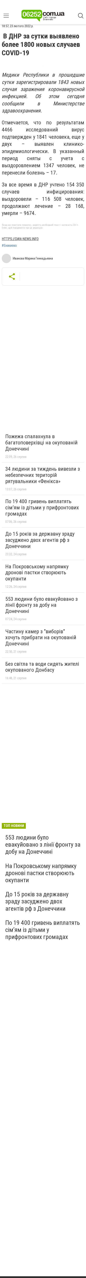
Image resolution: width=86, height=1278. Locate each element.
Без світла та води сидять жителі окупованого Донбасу (42, 667)
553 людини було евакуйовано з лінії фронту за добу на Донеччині (41, 605)
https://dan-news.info (20, 239)
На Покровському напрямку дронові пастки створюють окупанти (37, 572)
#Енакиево (9, 246)
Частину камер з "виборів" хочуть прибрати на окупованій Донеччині (40, 637)
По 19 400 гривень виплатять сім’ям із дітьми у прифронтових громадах (42, 507)
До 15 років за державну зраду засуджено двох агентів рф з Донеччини (40, 540)
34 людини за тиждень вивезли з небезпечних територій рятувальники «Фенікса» (42, 475)
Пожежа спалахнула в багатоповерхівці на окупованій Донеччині (41, 442)
